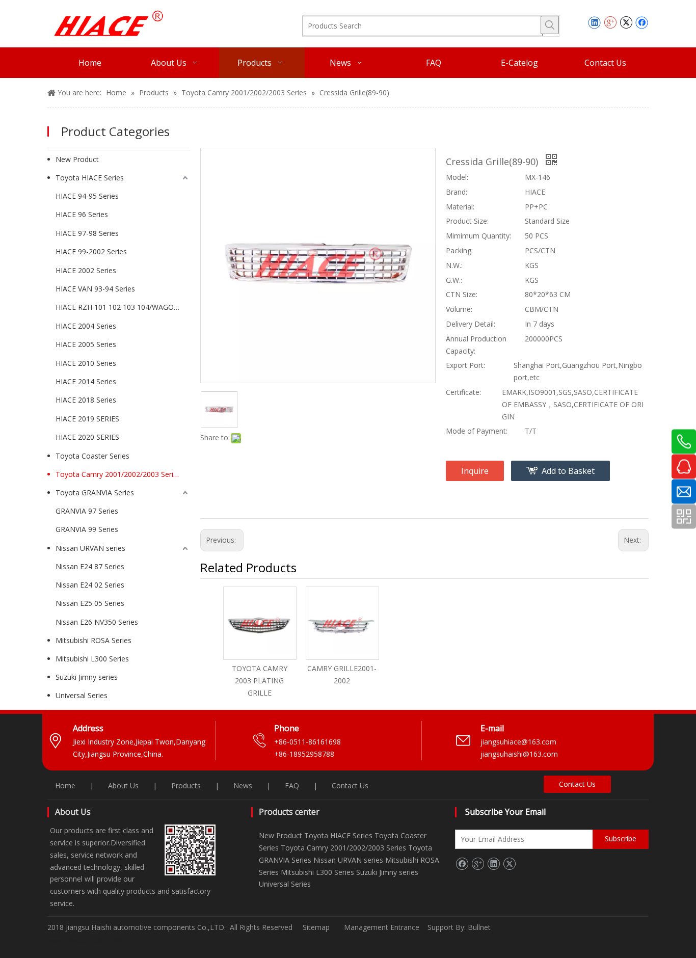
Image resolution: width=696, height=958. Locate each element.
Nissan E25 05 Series (90, 603)
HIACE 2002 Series (86, 270)
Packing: (459, 250)
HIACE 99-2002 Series (91, 251)
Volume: (459, 309)
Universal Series (82, 695)
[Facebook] (641, 22)
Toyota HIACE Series (90, 177)
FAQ (292, 785)
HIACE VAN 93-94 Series (95, 289)
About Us (123, 785)
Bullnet (479, 927)
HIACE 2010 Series (86, 363)
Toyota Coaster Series (92, 456)
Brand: (456, 192)
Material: (460, 206)
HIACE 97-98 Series (87, 233)
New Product (77, 159)
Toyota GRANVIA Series (95, 492)
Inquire (475, 470)
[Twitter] (626, 22)
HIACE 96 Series (82, 214)
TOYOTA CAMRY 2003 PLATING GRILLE (259, 680)
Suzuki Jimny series (87, 677)
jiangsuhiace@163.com (518, 742)
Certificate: (463, 392)
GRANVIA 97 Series (87, 511)
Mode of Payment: (476, 431)
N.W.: (454, 265)
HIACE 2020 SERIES (87, 437)
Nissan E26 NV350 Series (97, 622)
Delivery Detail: (470, 324)
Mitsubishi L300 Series (92, 658)
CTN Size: (461, 294)
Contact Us (350, 785)
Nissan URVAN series (90, 548)
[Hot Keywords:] (550, 25)
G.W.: (454, 280)
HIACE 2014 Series (86, 381)
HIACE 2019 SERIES (87, 418)
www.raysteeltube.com (85, 940)
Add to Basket (568, 470)
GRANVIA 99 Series (87, 529)
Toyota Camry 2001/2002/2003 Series (118, 474)
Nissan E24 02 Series (90, 585)
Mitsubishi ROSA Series (93, 640)
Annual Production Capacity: (476, 345)
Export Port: (465, 365)
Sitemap (316, 927)
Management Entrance (382, 927)
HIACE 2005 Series (86, 344)
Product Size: (467, 221)
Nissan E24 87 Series (90, 566)
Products (186, 785)
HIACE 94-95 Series (87, 196)
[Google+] (610, 22)
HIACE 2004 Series (86, 326)
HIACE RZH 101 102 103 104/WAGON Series (123, 307)
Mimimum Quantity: (478, 236)
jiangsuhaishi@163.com (520, 754)
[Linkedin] (594, 22)
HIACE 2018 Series (86, 400)
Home (65, 785)
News (242, 785)
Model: (457, 177)
